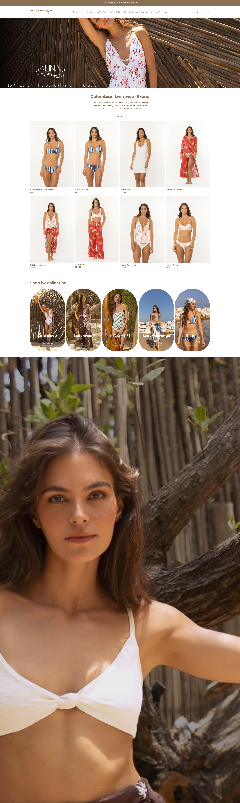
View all (120, 116)
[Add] (70, 259)
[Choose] (70, 183)
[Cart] (208, 12)
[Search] (197, 12)
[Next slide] (236, 53)
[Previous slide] (4, 53)
